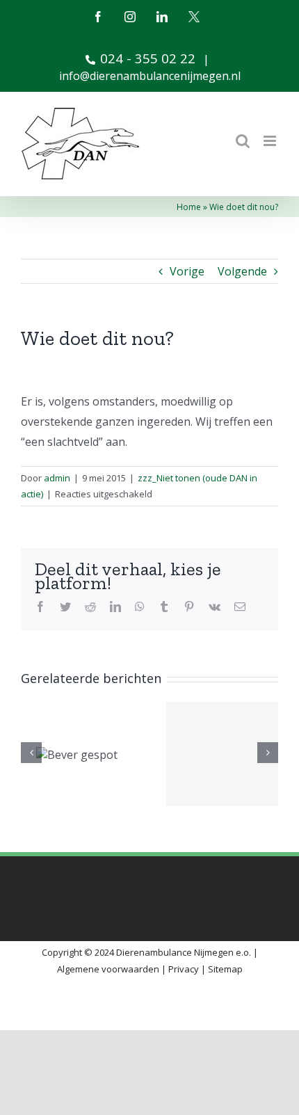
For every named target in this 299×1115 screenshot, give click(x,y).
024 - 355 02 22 (147, 58)
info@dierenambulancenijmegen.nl (150, 75)
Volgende (242, 271)
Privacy (183, 969)
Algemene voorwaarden (108, 969)
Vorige (187, 271)
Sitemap (225, 969)
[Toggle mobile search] (243, 141)
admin (57, 478)
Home (189, 207)
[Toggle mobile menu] (271, 141)
